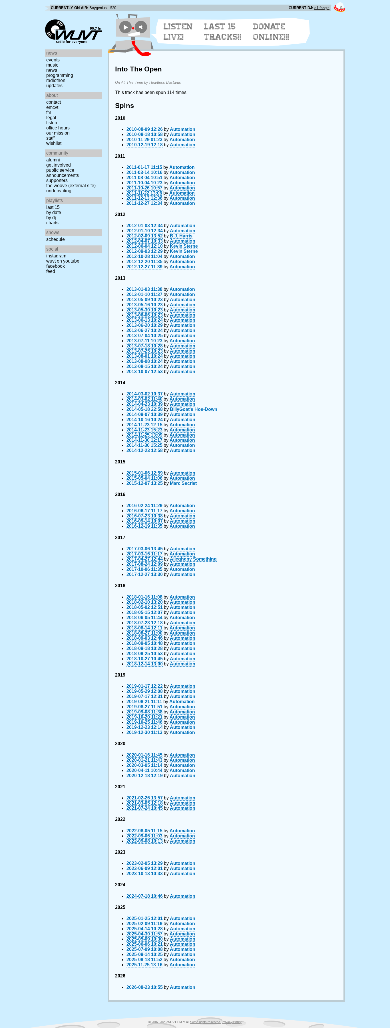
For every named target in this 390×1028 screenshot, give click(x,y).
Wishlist (53, 143)
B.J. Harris (181, 235)
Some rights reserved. (205, 1022)
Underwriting (58, 190)
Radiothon (55, 80)
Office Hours (58, 127)
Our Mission (58, 133)
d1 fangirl (321, 8)
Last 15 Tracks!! (223, 31)
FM (48, 112)
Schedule (55, 239)
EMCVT (52, 107)
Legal (51, 117)
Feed (50, 271)
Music (52, 65)
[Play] (125, 27)
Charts (52, 222)
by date (53, 212)
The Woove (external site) (71, 185)
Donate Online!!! (271, 31)
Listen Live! (178, 31)
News (51, 70)
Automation (182, 129)
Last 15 (53, 207)
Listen (51, 122)
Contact (53, 102)
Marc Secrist (183, 483)
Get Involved (58, 165)
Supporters (57, 180)
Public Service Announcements (62, 173)
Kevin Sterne (184, 246)
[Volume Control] (141, 27)
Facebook (55, 266)
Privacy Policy (232, 1022)
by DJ (51, 217)
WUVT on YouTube (62, 261)
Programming (59, 75)
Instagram (56, 255)
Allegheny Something (193, 559)
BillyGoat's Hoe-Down (193, 409)
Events (53, 59)
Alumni (53, 159)
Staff (50, 138)
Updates (54, 85)
